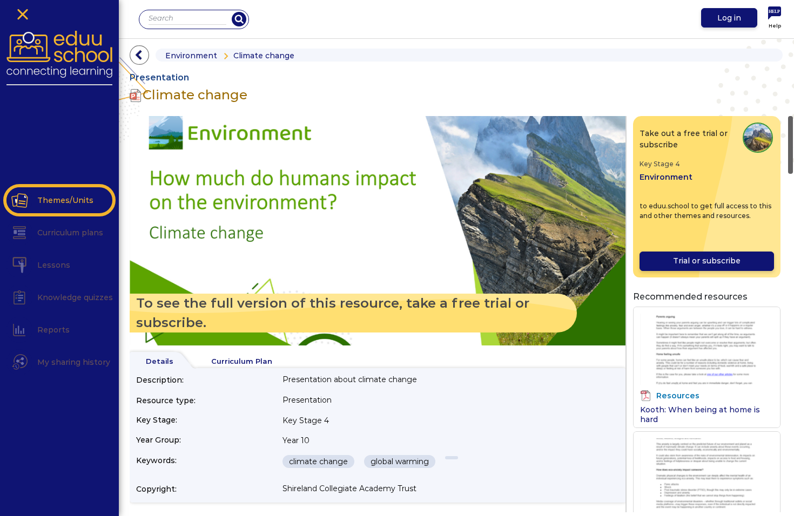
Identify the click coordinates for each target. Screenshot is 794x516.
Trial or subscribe (707, 261)
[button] (19, 200)
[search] (239, 19)
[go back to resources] (139, 55)
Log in (729, 18)
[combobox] (187, 18)
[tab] (160, 361)
